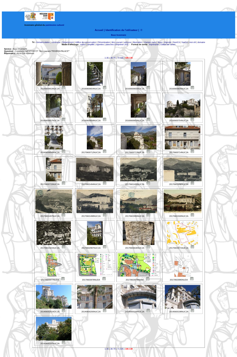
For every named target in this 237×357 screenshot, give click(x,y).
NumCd (176, 42)
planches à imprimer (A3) (117, 44)
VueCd (184, 42)
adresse (127, 42)
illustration (137, 42)
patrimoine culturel (55, 25)
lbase (160, 42)
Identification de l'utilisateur (122, 30)
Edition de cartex (168, 44)
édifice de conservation (85, 42)
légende (167, 42)
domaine (201, 42)
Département (68, 42)
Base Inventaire (118, 35)
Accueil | (100, 30)
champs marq (150, 42)
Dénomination (104, 42)
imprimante (154, 44)
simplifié (90, 44)
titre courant (117, 42)
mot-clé (192, 42)
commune (55, 42)
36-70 (113, 58)
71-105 (120, 58)
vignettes (100, 44)
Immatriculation (43, 42)
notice (83, 44)
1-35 (107, 58)
